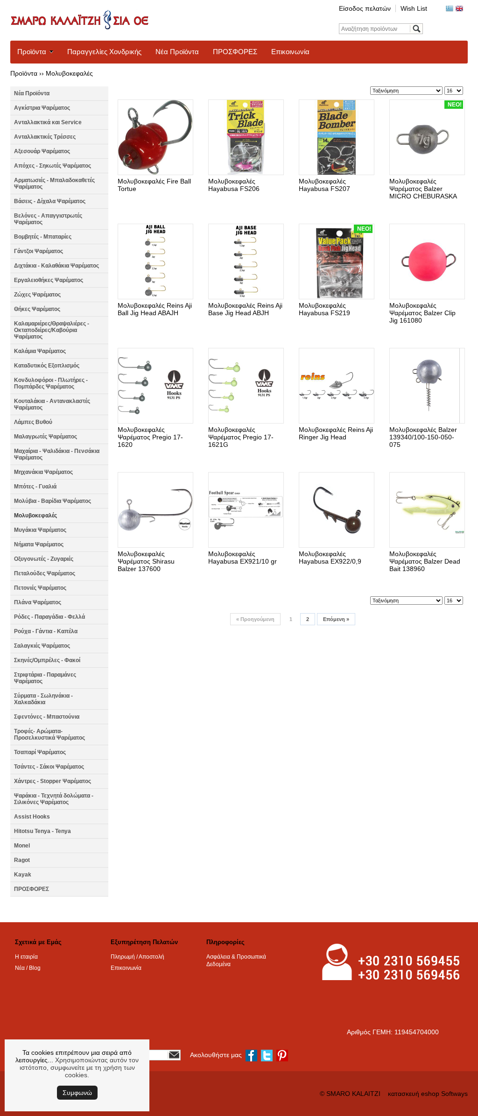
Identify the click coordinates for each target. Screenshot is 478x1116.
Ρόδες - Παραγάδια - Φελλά (49, 617)
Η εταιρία (26, 957)
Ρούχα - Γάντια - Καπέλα (45, 631)
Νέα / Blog (28, 968)
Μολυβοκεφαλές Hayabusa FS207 (324, 184)
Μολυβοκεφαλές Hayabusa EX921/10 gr (242, 557)
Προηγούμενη (255, 619)
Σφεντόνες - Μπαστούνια (46, 716)
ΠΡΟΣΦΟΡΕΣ (235, 52)
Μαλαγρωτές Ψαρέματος (45, 436)
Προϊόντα (31, 52)
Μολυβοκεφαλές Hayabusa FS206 (234, 184)
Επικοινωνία (290, 52)
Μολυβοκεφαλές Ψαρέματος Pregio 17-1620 (150, 437)
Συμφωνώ (77, 1092)
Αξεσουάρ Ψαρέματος (42, 151)
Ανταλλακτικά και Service (48, 122)
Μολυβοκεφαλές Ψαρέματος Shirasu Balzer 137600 (146, 561)
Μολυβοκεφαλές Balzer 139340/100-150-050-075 (423, 437)
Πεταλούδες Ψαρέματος (44, 573)
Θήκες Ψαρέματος (37, 309)
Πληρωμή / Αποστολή (137, 957)
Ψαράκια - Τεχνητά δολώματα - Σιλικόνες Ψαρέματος (53, 798)
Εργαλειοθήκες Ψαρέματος (48, 280)
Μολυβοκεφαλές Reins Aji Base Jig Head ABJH (245, 309)
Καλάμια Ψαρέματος (40, 351)
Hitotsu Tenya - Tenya (42, 831)
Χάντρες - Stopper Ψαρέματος (52, 781)
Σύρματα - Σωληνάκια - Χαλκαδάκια (43, 699)
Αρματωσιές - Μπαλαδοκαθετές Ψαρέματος (54, 183)
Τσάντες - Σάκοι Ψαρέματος (49, 766)
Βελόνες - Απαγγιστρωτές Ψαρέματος (48, 219)
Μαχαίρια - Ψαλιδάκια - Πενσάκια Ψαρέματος (56, 454)
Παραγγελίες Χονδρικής (104, 52)
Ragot (22, 860)
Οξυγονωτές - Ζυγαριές (43, 559)
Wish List (414, 8)
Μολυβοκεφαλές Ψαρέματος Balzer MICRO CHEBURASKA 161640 (423, 192)
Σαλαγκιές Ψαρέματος (42, 646)
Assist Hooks (32, 816)
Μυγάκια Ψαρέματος (40, 530)
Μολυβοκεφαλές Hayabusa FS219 (324, 309)
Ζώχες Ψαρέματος (37, 294)
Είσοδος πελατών (365, 8)
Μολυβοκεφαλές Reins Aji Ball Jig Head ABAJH (155, 309)
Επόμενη (336, 619)
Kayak (22, 874)
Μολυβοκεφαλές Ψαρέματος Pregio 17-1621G (241, 437)
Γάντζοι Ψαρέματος (38, 251)
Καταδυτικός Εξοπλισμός (46, 365)
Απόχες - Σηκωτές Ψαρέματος (52, 165)
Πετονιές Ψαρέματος (40, 588)
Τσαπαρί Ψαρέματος (40, 752)
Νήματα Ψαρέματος (38, 544)
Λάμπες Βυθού (33, 422)
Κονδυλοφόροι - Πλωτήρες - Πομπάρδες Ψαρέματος (51, 383)
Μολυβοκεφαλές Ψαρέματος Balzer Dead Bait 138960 (424, 561)
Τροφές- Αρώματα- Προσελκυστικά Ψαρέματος (49, 734)
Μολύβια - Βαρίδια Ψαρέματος (52, 501)
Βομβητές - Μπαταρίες (42, 236)
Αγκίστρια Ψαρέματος (42, 108)
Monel (22, 845)
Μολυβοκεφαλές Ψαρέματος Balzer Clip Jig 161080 (422, 313)
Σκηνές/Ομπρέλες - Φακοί (47, 660)
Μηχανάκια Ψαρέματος (43, 472)
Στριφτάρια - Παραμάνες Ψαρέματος (45, 678)
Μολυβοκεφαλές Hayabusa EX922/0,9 (330, 557)
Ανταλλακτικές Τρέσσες (45, 137)
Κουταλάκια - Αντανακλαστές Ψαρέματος (52, 404)
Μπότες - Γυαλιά (35, 486)
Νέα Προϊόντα (177, 52)
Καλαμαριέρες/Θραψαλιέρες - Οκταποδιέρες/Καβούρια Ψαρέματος (51, 330)
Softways (454, 1093)
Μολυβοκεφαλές (69, 73)
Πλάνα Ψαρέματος (37, 602)
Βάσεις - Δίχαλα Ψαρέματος (49, 201)
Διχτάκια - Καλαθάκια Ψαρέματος (56, 265)
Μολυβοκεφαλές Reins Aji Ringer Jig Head (336, 433)
